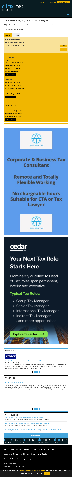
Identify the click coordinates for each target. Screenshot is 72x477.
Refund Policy (42, 454)
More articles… (36, 435)
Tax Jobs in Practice (13, 85)
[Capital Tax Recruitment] (36, 356)
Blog (29, 459)
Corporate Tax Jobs (13, 60)
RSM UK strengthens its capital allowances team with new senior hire (27, 423)
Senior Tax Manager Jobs (14, 88)
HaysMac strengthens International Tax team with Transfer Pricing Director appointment (33, 429)
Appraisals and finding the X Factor (16, 382)
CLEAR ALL (63, 49)
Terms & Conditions (11, 454)
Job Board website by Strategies (14, 466)
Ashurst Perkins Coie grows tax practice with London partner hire (25, 418)
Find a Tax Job (16, 449)
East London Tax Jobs (13, 116)
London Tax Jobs (12, 105)
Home (6, 449)
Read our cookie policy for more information (32, 470)
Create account (51, 2)
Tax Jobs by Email (30, 449)
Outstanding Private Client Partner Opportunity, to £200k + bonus (26, 361)
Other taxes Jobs (11, 71)
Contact (51, 449)
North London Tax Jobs (13, 113)
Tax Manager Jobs (12, 82)
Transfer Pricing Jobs (13, 68)
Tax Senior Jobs (11, 91)
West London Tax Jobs (13, 111)
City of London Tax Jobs (14, 108)
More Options (11, 74)
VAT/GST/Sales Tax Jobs (14, 63)
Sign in (42, 2)
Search (16, 35)
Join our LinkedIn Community (14, 459)
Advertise (42, 449)
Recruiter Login (63, 2)
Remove (64, 45)
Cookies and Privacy (28, 454)
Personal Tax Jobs (12, 65)
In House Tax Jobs (12, 94)
